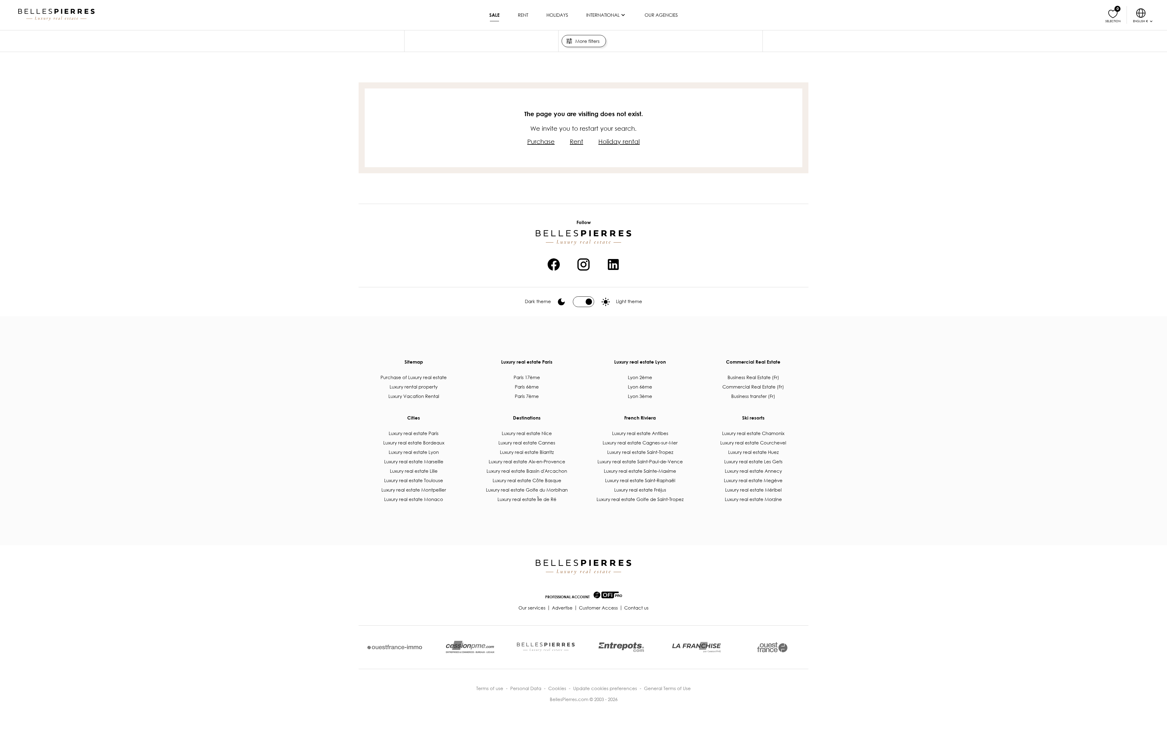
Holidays (557, 15)
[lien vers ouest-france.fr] (772, 647)
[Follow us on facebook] (553, 263)
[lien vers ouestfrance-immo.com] (394, 647)
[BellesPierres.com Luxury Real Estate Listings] (56, 15)
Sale (494, 15)
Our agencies (661, 15)
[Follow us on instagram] (583, 263)
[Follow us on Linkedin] (613, 263)
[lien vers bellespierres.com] (546, 647)
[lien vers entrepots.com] (621, 647)
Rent (523, 15)
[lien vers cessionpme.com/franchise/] (696, 647)
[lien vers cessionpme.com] (470, 647)
